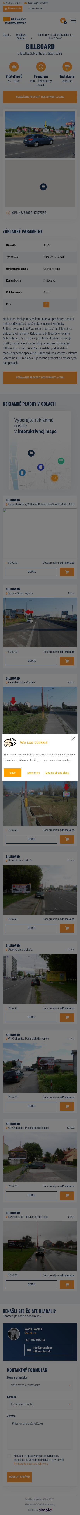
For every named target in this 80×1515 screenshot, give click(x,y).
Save (13, 772)
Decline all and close (57, 772)
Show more (33, 772)
